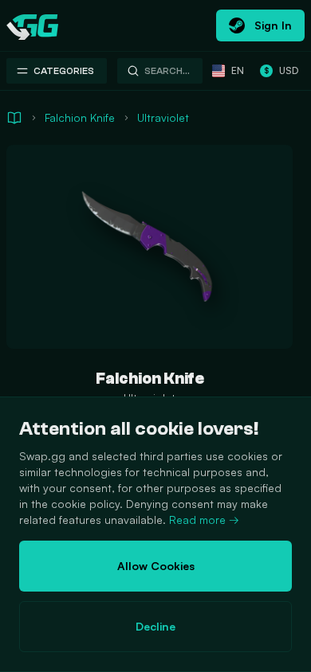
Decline (155, 626)
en (237, 70)
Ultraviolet (163, 117)
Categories (63, 70)
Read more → (204, 519)
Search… (167, 70)
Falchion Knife (80, 117)
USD (281, 70)
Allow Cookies (156, 565)
